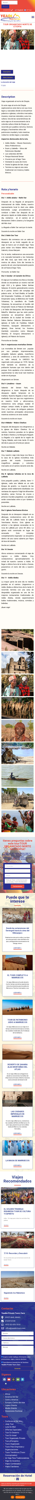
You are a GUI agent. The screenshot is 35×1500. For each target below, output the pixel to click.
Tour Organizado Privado (15, 1438)
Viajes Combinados (13, 1464)
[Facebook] (4, 1379)
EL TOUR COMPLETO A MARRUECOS (17, 976)
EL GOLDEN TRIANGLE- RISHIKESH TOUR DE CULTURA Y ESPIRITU (17, 1211)
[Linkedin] (22, 1379)
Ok (12, 1497)
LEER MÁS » (17, 948)
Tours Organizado (12, 1444)
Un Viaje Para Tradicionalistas (17, 1458)
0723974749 (7, 10)
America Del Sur (11, 1397)
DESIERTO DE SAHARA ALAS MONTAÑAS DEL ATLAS (18, 1066)
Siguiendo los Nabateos (14, 1293)
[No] (32, 1493)
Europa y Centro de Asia (15, 1402)
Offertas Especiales (13, 1430)
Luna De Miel (10, 1427)
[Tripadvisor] (18, 1379)
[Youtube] (9, 1379)
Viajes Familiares (12, 1466)
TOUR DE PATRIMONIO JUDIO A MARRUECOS (17, 1021)
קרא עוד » (6, 1225)
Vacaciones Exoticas (13, 1411)
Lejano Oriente (11, 1405)
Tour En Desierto (12, 1432)
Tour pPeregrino (11, 1441)
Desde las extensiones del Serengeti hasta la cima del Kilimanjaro (17, 930)
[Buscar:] (9, 3)
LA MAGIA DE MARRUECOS (17, 1160)
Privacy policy (20, 1497)
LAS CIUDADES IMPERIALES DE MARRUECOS (17, 1113)
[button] (33, 17)
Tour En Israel (11, 1435)
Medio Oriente (11, 1408)
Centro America (11, 1400)
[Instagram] (13, 1379)
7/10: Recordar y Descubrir (16, 1253)
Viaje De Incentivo (12, 1461)
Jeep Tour (9, 1424)
